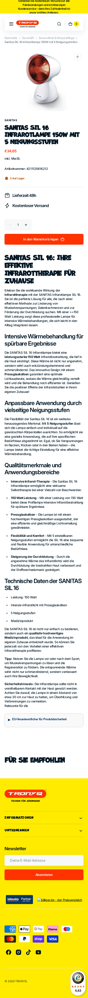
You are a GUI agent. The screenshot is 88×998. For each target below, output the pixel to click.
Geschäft (28, 38)
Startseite (11, 38)
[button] (11, 24)
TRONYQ (21, 981)
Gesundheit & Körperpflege (56, 38)
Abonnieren (44, 875)
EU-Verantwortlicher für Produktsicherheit (39, 719)
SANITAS (11, 120)
